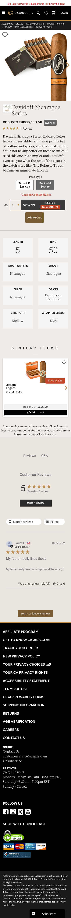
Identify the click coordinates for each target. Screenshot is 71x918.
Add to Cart (34, 217)
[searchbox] (24, 521)
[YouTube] (28, 812)
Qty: (7, 205)
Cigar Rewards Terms (23, 697)
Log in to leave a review (35, 613)
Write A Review (35, 502)
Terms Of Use (15, 689)
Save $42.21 (55, 380)
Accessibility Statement (26, 680)
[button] (54, 583)
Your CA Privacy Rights (25, 672)
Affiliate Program (20, 631)
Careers (11, 729)
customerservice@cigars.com (25, 756)
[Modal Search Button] (38, 13)
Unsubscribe (12, 761)
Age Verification (19, 721)
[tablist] (35, 456)
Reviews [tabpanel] (29, 456)
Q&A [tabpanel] (44, 456)
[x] (20, 811)
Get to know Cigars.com (26, 639)
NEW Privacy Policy (21, 656)
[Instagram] (13, 812)
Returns (11, 713)
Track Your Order (20, 648)
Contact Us (11, 751)
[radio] (25, 185)
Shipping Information (23, 705)
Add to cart (37, 412)
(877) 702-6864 (13, 772)
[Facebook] (6, 812)
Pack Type (35, 177)
